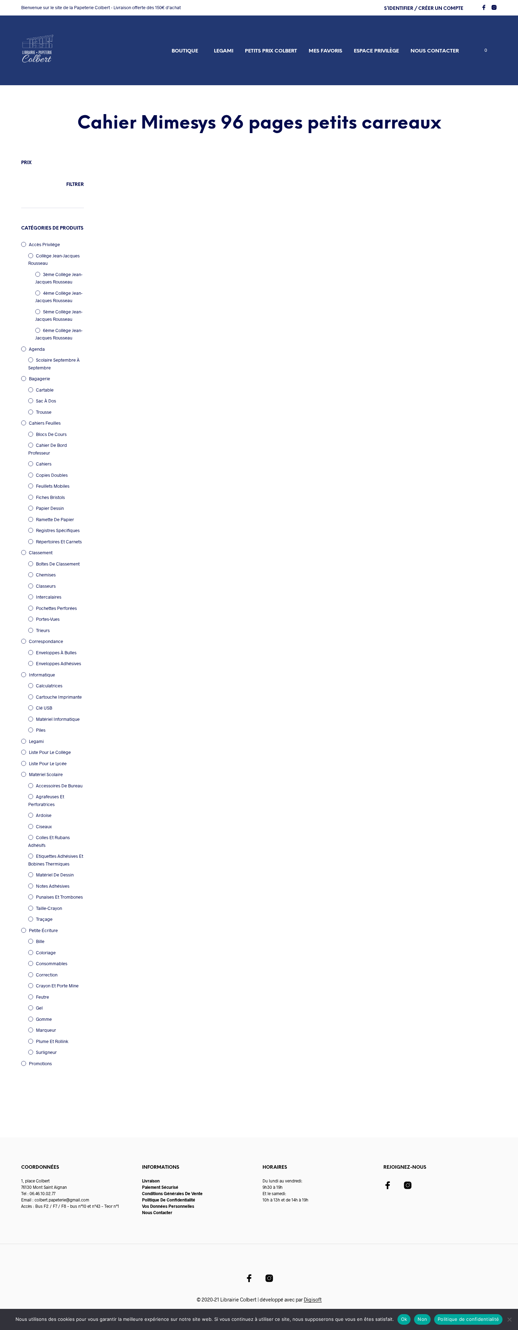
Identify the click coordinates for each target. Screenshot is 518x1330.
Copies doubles (52, 475)
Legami (223, 51)
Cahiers (43, 464)
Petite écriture (43, 930)
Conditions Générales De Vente (172, 1193)
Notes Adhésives (52, 886)
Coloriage (46, 952)
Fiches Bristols (50, 497)
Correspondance (46, 641)
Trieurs (43, 630)
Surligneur (46, 1052)
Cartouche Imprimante (59, 697)
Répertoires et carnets (59, 541)
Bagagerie (39, 378)
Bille (40, 941)
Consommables (51, 963)
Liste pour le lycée (48, 763)
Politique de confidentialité (468, 1319)
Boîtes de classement (58, 564)
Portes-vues (48, 619)
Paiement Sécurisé (160, 1187)
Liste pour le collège (50, 752)
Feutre (42, 997)
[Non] (509, 1319)
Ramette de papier (55, 519)
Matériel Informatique (58, 719)
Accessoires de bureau (59, 785)
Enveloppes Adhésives (58, 663)
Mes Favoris (325, 51)
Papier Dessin (50, 508)
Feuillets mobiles (52, 486)
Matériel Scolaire (46, 774)
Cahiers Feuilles (45, 423)
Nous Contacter (157, 1212)
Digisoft (313, 1300)
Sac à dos (46, 401)
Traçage (44, 919)
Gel (39, 1008)
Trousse (43, 412)
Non (422, 1319)
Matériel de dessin (55, 875)
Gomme (44, 1019)
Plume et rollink (52, 1041)
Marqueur (46, 1030)
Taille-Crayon (49, 908)
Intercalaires (48, 597)
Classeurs (46, 586)
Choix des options (126, 282)
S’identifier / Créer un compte (423, 8)
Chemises (46, 574)
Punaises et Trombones (59, 897)
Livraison (151, 1180)
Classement (41, 552)
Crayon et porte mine (57, 985)
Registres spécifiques (58, 530)
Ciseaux (44, 826)
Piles (40, 730)
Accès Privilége (44, 244)
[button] (481, 50)
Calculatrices (49, 685)
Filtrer (75, 184)
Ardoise (43, 815)
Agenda (37, 349)
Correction (46, 975)
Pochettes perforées (56, 608)
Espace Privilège (376, 51)
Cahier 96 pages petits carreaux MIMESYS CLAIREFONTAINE (134, 265)
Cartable (45, 390)
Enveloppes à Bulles (56, 652)
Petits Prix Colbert (271, 51)
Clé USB (44, 708)
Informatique (42, 675)
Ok (404, 1319)
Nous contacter (435, 51)
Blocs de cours (51, 434)
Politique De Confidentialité (168, 1199)
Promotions (40, 1063)
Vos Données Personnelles (168, 1206)
